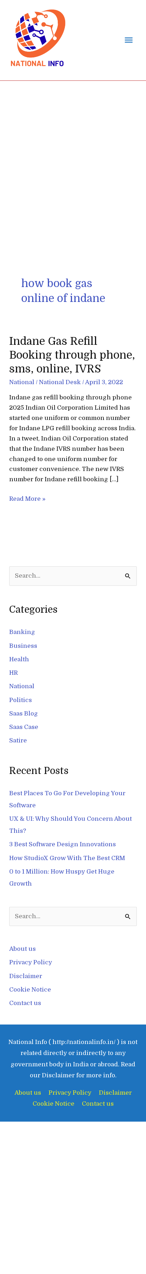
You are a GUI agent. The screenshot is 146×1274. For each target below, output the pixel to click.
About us (22, 948)
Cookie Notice (30, 989)
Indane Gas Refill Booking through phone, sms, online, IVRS (72, 355)
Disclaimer (25, 976)
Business (23, 645)
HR (13, 672)
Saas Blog (23, 713)
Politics (20, 700)
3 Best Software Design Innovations (62, 844)
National (21, 382)
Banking (22, 632)
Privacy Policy (30, 962)
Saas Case (23, 727)
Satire (18, 740)
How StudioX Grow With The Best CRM (67, 858)
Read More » (27, 498)
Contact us (25, 1003)
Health (19, 659)
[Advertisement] (73, 157)
